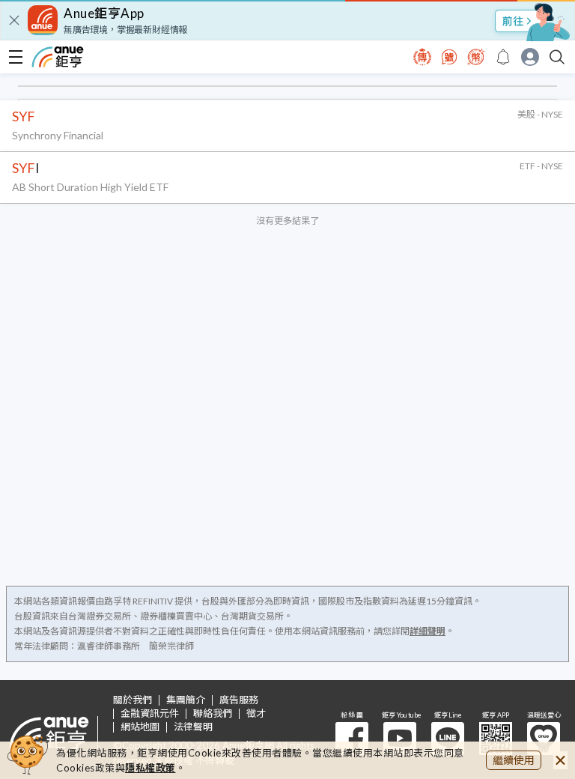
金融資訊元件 (150, 713)
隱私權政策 (150, 768)
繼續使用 (514, 760)
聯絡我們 (212, 713)
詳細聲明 (427, 631)
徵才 (256, 713)
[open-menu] (15, 57)
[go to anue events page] (503, 57)
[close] (14, 20)
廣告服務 (238, 700)
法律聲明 (193, 727)
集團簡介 (185, 700)
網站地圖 (140, 727)
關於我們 (132, 700)
